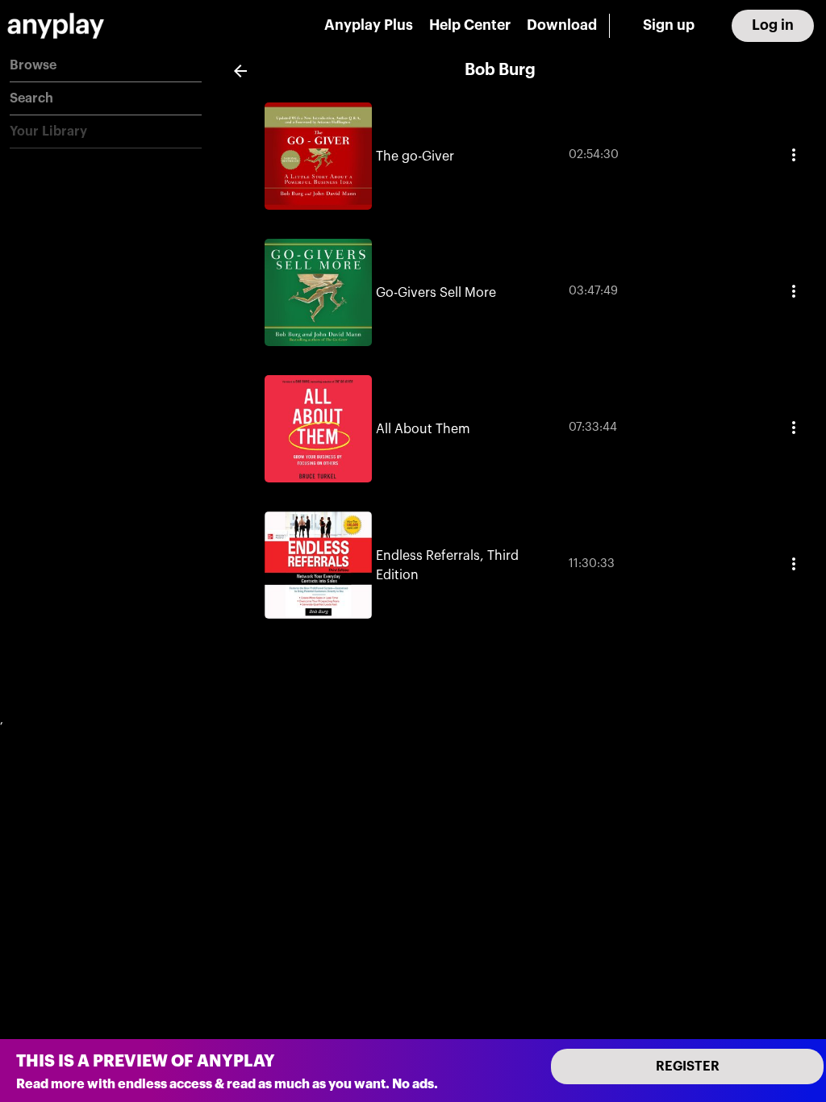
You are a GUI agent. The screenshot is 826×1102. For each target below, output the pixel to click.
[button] (106, 65)
